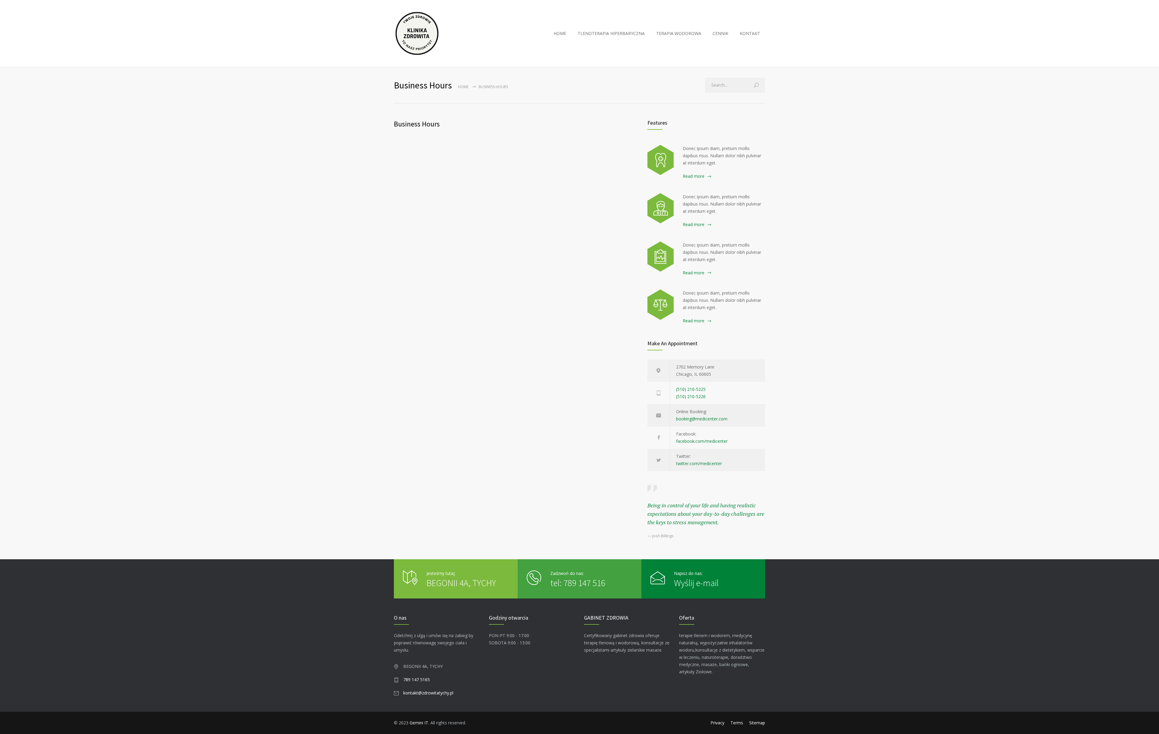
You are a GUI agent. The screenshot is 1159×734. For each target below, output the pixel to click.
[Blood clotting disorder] (660, 160)
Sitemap (757, 723)
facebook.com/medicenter (702, 441)
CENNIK (720, 33)
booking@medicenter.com (701, 419)
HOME (560, 33)
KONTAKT (750, 33)
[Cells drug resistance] (660, 208)
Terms (736, 723)
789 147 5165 (416, 679)
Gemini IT (419, 723)
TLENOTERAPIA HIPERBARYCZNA (611, 33)
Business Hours (417, 124)
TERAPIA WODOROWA (678, 33)
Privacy (717, 723)
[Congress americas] (660, 256)
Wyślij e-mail (696, 583)
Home (463, 86)
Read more (693, 176)
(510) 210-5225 (691, 389)
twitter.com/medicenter (699, 463)
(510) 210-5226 (691, 396)
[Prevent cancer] (660, 304)
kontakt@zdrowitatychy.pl (428, 693)
